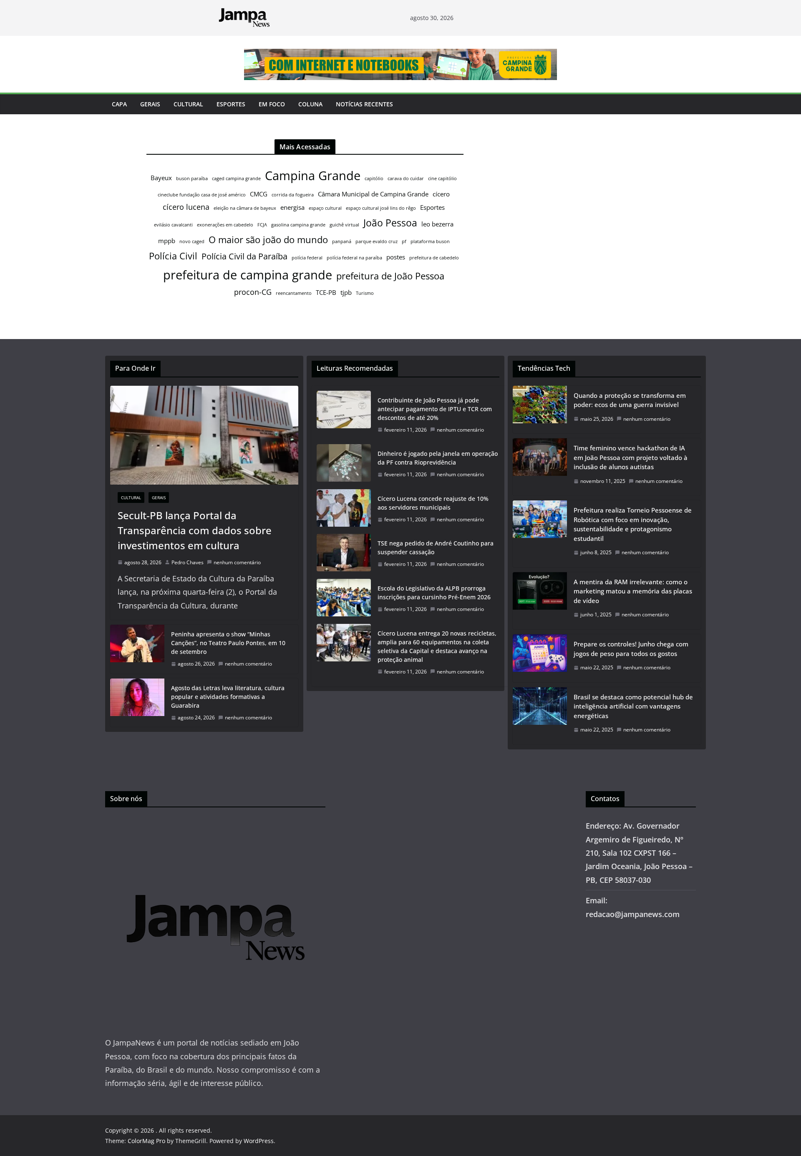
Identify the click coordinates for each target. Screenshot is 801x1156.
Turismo (365, 293)
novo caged (191, 241)
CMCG (258, 194)
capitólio (374, 178)
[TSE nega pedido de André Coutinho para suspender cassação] (344, 554)
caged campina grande (236, 178)
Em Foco (272, 104)
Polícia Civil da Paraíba (244, 256)
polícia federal (307, 258)
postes (395, 257)
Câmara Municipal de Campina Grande (373, 194)
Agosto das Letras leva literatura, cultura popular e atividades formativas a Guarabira (228, 696)
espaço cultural (325, 208)
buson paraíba (192, 178)
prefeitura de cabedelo (434, 258)
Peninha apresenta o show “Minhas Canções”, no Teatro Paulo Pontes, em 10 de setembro (228, 643)
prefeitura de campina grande (247, 274)
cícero (441, 194)
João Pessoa (390, 222)
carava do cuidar (406, 178)
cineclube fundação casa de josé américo (202, 195)
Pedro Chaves (187, 562)
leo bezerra (437, 224)
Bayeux (161, 177)
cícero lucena (186, 207)
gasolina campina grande (298, 225)
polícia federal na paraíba (354, 258)
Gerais (150, 104)
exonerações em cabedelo (225, 225)
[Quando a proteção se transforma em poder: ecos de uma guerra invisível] (540, 410)
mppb (166, 240)
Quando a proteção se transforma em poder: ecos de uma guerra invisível (630, 400)
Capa (119, 104)
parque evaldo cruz (376, 241)
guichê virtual (344, 225)
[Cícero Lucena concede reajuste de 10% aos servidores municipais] (344, 509)
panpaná (341, 241)
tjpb (346, 292)
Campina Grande (312, 175)
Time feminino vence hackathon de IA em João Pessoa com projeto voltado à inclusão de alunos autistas (631, 457)
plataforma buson (430, 241)
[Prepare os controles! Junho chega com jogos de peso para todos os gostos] (540, 658)
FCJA (262, 225)
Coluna (310, 104)
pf (404, 241)
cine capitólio (442, 178)
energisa (292, 207)
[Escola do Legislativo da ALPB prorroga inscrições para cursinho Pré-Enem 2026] (344, 599)
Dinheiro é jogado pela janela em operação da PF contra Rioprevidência (438, 458)
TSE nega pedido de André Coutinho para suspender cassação (436, 547)
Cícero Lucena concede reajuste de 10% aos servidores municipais (433, 503)
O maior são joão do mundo (268, 240)
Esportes (231, 104)
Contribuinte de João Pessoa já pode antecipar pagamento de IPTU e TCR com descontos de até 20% (435, 409)
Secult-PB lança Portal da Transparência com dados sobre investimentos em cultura (195, 530)
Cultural (188, 104)
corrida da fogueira (293, 195)
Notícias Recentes (364, 104)
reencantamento (294, 293)
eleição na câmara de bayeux (245, 208)
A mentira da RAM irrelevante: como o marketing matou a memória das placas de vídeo (633, 591)
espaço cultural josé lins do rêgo (381, 208)
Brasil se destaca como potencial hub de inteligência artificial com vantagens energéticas (633, 706)
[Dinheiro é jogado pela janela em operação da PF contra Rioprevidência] (344, 464)
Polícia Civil (173, 256)
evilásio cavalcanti (173, 225)
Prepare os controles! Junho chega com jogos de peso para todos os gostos (631, 649)
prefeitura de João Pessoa (390, 276)
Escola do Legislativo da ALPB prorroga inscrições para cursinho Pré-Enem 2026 (434, 592)
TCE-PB (326, 292)
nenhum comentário (237, 562)
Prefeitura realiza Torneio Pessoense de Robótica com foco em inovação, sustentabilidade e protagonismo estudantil (633, 524)
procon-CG (253, 292)
